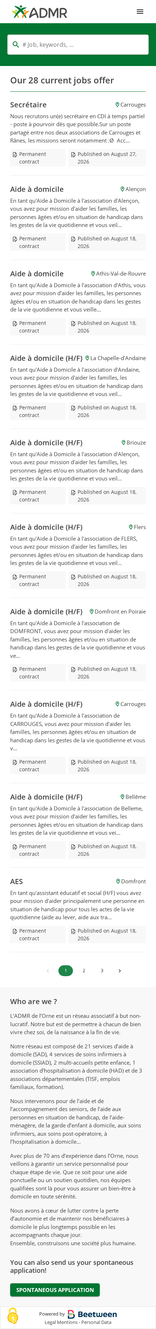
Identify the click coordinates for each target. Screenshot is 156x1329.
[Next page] (119, 970)
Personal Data (96, 1322)
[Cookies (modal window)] (12, 1316)
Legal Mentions (61, 1322)
